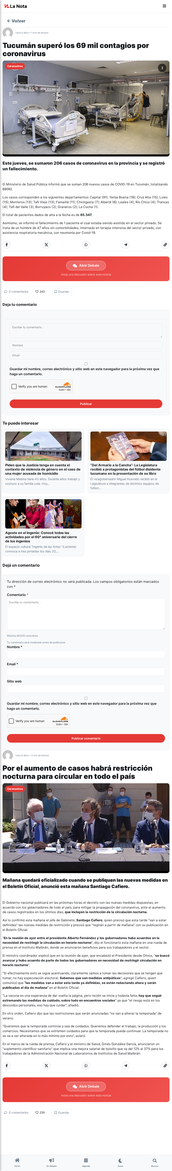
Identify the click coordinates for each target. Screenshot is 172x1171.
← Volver (16, 20)
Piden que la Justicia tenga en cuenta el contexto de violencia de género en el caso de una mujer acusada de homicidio (43, 469)
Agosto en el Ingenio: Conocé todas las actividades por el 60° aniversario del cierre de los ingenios (41, 537)
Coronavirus (15, 66)
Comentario (18, 595)
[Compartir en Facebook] (7, 244)
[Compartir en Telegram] (125, 244)
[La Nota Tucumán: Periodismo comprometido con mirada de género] (15, 6)
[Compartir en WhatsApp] (86, 244)
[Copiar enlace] (165, 244)
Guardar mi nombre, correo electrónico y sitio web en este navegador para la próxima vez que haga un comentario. (84, 371)
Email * (12, 664)
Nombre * (14, 647)
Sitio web (14, 681)
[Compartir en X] (46, 244)
